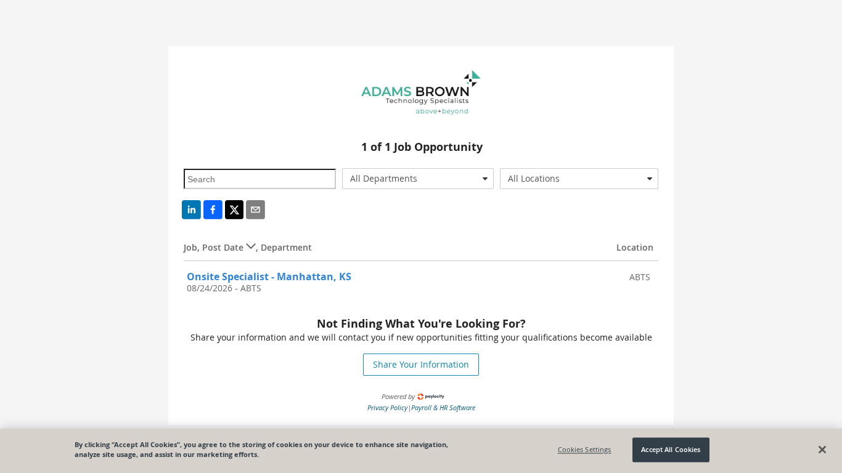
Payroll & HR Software (443, 407)
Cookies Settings (584, 450)
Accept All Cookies (670, 450)
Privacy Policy (387, 407)
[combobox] (418, 178)
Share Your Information (421, 364)
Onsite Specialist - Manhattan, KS (269, 276)
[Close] (822, 449)
